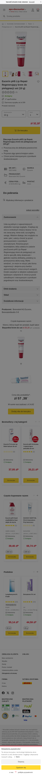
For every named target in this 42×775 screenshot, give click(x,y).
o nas (11, 772)
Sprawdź (32, 2)
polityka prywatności (25, 772)
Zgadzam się (21, 767)
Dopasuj (21, 762)
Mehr (18, 757)
